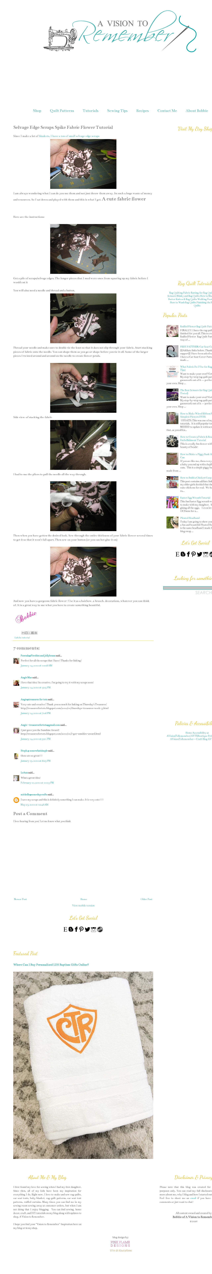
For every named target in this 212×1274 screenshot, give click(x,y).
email (193, 1198)
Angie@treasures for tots (34, 699)
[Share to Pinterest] (35, 633)
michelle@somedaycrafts (34, 794)
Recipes (142, 110)
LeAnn (24, 772)
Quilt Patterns (62, 110)
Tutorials (90, 110)
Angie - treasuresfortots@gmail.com (40, 724)
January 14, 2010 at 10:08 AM (36, 665)
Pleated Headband (190, 518)
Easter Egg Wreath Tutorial (195, 497)
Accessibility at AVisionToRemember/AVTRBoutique (188, 734)
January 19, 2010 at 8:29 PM (36, 760)
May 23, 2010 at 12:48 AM (34, 804)
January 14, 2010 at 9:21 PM (36, 738)
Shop (37, 110)
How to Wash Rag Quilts (183, 302)
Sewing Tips (117, 110)
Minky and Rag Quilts (188, 295)
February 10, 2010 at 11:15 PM (37, 782)
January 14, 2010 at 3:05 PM (36, 687)
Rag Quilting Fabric (179, 292)
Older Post (146, 899)
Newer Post (20, 899)
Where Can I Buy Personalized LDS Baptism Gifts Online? (51, 964)
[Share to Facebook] (32, 633)
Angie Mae (26, 677)
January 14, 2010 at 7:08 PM (36, 713)
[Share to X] (29, 633)
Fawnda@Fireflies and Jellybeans (38, 655)
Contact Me (167, 110)
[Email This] (23, 633)
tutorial (26, 637)
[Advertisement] (187, 659)
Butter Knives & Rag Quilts (182, 299)
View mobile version (83, 905)
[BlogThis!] (26, 633)
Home (83, 899)
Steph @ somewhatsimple (34, 750)
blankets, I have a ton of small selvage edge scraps (69, 136)
